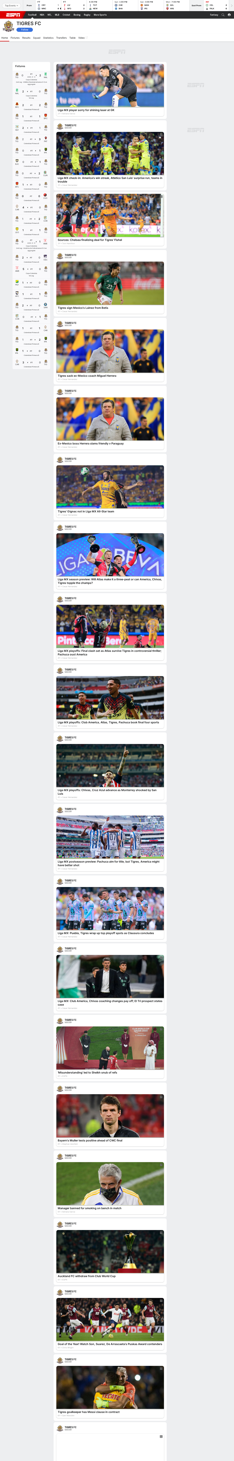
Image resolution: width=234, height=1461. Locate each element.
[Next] (231, 5)
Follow (24, 29)
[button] (223, 15)
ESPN (13, 15)
